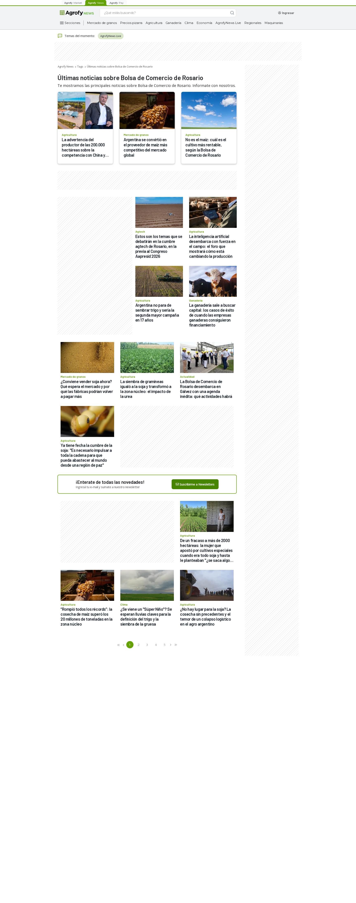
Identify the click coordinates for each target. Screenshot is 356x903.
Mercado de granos (102, 23)
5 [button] (164, 645)
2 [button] (138, 645)
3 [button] (147, 645)
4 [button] (156, 645)
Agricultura (154, 23)
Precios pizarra (131, 23)
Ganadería (173, 23)
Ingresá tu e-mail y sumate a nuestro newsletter (108, 487)
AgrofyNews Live (228, 23)
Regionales (252, 23)
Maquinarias (274, 23)
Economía (204, 23)
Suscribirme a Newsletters (197, 484)
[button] (118, 644)
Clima (189, 23)
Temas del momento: (79, 36)
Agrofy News (66, 66)
